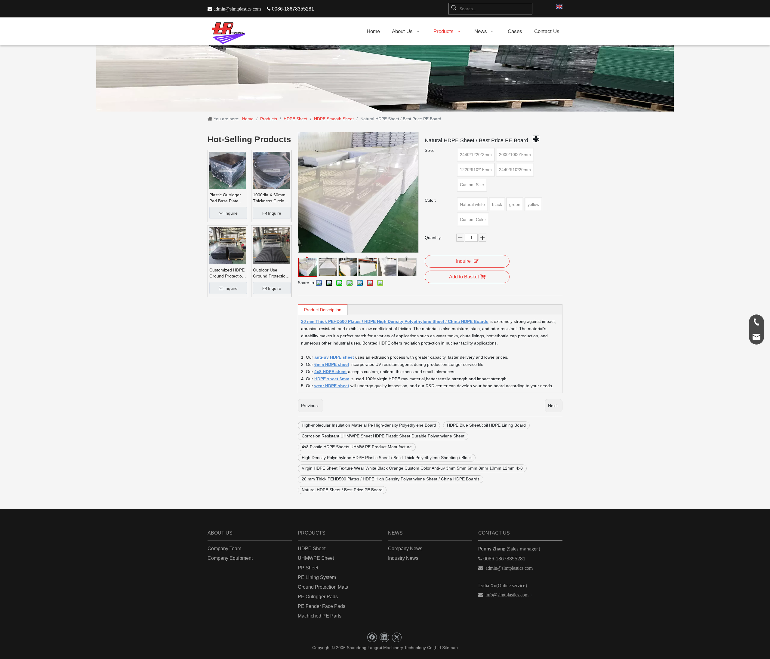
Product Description (322, 309)
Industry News (403, 558)
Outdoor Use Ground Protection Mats (270, 273)
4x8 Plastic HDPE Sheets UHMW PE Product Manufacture (357, 446)
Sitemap (450, 647)
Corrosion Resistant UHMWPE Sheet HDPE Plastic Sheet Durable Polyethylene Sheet (383, 436)
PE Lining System (317, 577)
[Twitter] (397, 637)
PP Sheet (308, 567)
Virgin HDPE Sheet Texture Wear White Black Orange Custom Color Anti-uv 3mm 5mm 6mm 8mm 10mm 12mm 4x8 (412, 468)
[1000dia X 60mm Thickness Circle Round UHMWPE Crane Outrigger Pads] (271, 170)
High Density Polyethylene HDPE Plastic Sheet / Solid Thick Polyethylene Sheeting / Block (387, 457)
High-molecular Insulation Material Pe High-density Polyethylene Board (369, 425)
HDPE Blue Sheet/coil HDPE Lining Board (486, 425)
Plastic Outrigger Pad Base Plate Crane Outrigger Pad (225, 198)
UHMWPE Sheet (316, 558)
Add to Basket (464, 276)
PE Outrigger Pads (318, 596)
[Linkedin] (384, 637)
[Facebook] (372, 637)
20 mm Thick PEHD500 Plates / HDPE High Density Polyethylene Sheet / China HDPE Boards (390, 479)
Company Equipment (230, 558)
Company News (405, 548)
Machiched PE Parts (319, 615)
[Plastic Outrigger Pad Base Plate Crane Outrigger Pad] (227, 170)
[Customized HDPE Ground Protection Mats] (227, 245)
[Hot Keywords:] (453, 8)
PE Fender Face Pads (321, 606)
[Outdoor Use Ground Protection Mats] (271, 245)
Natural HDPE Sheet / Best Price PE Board (342, 489)
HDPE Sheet (311, 548)
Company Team (224, 548)
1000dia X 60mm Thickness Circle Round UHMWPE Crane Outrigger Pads (269, 198)
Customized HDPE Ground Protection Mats (227, 273)
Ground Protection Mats (323, 587)
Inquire (231, 213)
